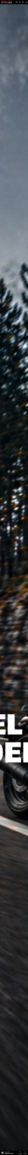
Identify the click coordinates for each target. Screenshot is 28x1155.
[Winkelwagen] (19, 2)
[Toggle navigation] (26, 2)
